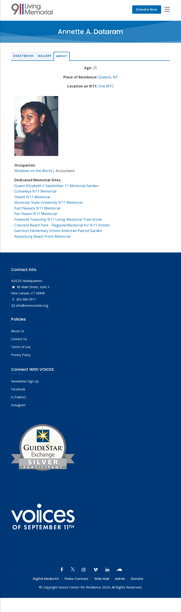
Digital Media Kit (46, 578)
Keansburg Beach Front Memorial (42, 236)
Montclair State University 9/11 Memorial (48, 202)
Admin (120, 578)
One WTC (106, 86)
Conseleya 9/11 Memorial (35, 191)
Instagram (18, 405)
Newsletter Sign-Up (25, 381)
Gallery (45, 56)
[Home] (32, 9)
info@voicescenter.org (32, 305)
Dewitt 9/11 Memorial (32, 197)
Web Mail (101, 578)
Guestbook (23, 56)
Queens (104, 77)
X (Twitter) (18, 397)
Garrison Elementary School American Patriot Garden (58, 230)
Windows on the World (33, 170)
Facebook (18, 389)
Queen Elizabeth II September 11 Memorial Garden (56, 185)
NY (115, 77)
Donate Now (146, 9)
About (61, 56)
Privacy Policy (20, 355)
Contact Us (19, 339)
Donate (137, 578)
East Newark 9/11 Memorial (37, 208)
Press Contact (77, 578)
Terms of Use (21, 347)
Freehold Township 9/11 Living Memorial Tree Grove (58, 219)
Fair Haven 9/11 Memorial (35, 213)
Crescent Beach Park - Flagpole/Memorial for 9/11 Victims (62, 225)
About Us (17, 331)
